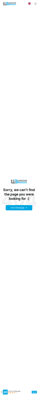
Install (34, 392)
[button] (35, 3)
